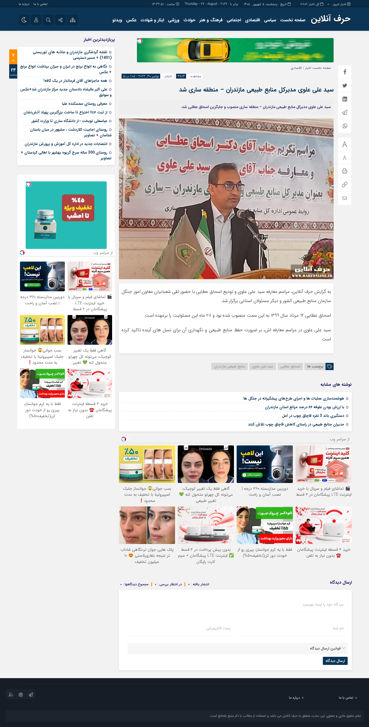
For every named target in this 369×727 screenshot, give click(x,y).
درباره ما (24, 3)
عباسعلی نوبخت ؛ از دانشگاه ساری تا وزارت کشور (69, 121)
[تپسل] (139, 40)
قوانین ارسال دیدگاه (325, 648)
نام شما (338, 628)
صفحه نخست (293, 20)
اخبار (308, 67)
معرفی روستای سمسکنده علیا (84, 104)
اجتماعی (234, 20)
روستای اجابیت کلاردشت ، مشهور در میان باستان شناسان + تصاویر (71, 132)
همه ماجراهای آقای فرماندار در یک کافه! (75, 81)
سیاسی (270, 20)
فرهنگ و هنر (211, 20)
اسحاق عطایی (290, 366)
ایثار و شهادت (152, 20)
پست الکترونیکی (218, 628)
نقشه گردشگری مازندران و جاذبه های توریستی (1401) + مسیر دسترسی (72, 55)
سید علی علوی (262, 366)
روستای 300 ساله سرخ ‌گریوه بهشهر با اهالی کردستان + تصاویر (66, 155)
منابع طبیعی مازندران (229, 366)
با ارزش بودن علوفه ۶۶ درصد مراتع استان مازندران (304, 407)
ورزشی (173, 20)
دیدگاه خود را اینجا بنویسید (323, 604)
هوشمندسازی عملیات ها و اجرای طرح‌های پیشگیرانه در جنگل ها (293, 398)
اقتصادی (252, 20)
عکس (131, 20)
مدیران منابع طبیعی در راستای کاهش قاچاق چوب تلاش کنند (296, 424)
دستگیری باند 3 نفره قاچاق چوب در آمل (313, 416)
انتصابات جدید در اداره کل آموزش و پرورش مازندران (66, 144)
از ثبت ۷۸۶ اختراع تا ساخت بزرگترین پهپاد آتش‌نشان (65, 112)
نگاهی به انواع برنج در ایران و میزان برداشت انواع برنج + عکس (66, 69)
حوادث (189, 20)
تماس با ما (40, 3)
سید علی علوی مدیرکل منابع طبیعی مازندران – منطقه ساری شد (256, 89)
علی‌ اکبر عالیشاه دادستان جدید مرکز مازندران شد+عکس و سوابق (66, 92)
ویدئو (117, 20)
